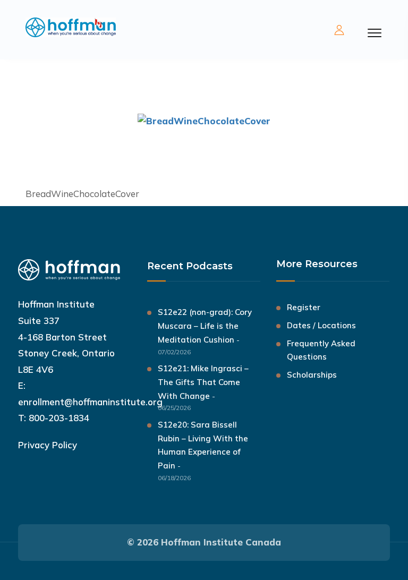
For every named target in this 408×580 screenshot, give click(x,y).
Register (303, 307)
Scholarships (312, 375)
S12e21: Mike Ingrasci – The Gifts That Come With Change (203, 382)
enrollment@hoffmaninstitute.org (90, 401)
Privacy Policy (47, 444)
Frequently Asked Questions (321, 350)
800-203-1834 (59, 417)
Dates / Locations (321, 325)
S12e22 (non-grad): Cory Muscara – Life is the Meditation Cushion (205, 326)
